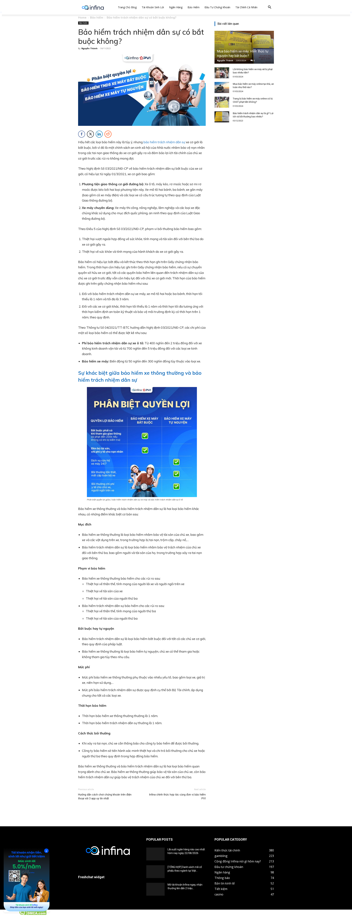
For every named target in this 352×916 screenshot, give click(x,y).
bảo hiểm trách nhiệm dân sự (164, 142)
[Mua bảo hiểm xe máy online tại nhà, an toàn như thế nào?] (221, 87)
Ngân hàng (175, 7)
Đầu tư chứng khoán (217, 7)
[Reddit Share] (107, 134)
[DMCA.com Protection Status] (32, 914)
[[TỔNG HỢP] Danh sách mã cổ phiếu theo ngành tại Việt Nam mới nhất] (155, 871)
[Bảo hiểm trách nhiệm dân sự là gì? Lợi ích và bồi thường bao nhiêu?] (221, 116)
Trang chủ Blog (127, 7)
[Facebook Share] (81, 134)
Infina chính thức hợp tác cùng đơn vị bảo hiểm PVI (177, 796)
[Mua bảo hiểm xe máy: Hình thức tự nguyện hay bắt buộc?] (244, 47)
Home (82, 17)
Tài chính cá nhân (246, 7)
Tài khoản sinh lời (153, 7)
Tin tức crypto (9, 914)
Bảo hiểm (193, 7)
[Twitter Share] (90, 134)
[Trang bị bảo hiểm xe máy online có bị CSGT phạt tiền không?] (221, 102)
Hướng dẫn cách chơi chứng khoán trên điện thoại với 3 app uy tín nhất (104, 796)
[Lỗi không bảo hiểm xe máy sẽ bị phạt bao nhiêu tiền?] (221, 72)
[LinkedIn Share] (99, 134)
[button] (269, 7)
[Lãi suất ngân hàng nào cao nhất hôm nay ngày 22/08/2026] (155, 854)
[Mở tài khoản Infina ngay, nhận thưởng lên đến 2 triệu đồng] (155, 889)
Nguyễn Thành (89, 48)
